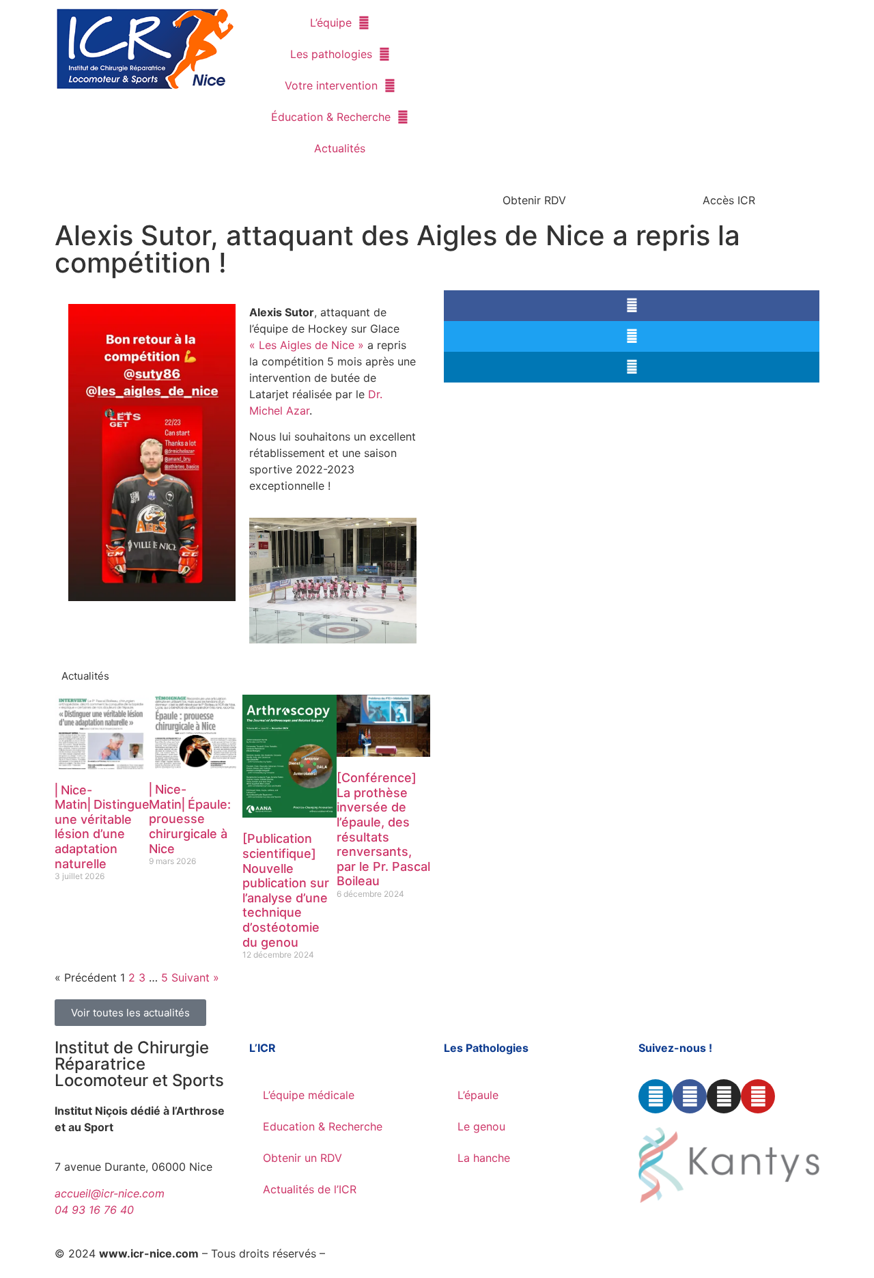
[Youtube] (758, 1096)
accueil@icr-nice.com (110, 1193)
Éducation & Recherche (331, 117)
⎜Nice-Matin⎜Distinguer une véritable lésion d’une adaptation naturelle (104, 827)
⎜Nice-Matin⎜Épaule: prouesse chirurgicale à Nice (190, 818)
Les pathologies (331, 54)
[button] (631, 305)
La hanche (483, 1158)
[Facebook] (690, 1096)
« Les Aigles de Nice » (306, 345)
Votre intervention (331, 85)
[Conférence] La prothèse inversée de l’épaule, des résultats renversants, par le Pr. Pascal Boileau (383, 829)
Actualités (339, 148)
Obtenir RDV (534, 200)
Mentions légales (371, 1253)
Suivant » (195, 977)
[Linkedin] (655, 1096)
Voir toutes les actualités (130, 1012)
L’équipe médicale (308, 1095)
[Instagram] (724, 1096)
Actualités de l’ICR (309, 1189)
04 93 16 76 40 (94, 1210)
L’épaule (477, 1095)
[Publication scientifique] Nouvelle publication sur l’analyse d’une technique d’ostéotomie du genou (285, 890)
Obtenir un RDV (302, 1158)
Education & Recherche (322, 1126)
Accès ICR (729, 200)
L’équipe (331, 22)
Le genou (481, 1126)
